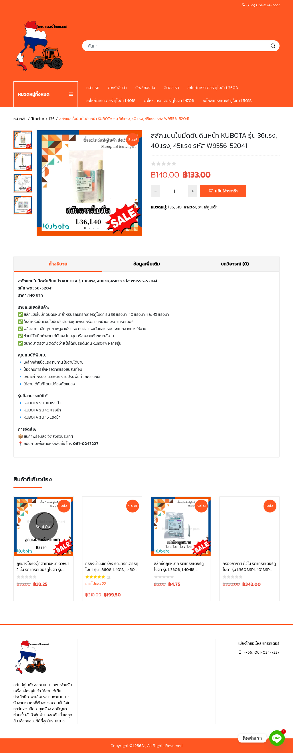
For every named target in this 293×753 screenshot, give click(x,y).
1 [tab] (85, 228)
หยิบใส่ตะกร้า (226, 191)
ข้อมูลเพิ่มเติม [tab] (146, 263)
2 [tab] (89, 228)
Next (139, 184)
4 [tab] (98, 228)
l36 (52, 119)
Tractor (37, 119)
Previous (39, 184)
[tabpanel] (89, 183)
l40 (178, 207)
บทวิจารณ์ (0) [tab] (235, 263)
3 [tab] (93, 228)
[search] (273, 45)
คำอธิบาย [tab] (58, 263)
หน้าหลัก (20, 119)
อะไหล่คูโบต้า (207, 207)
